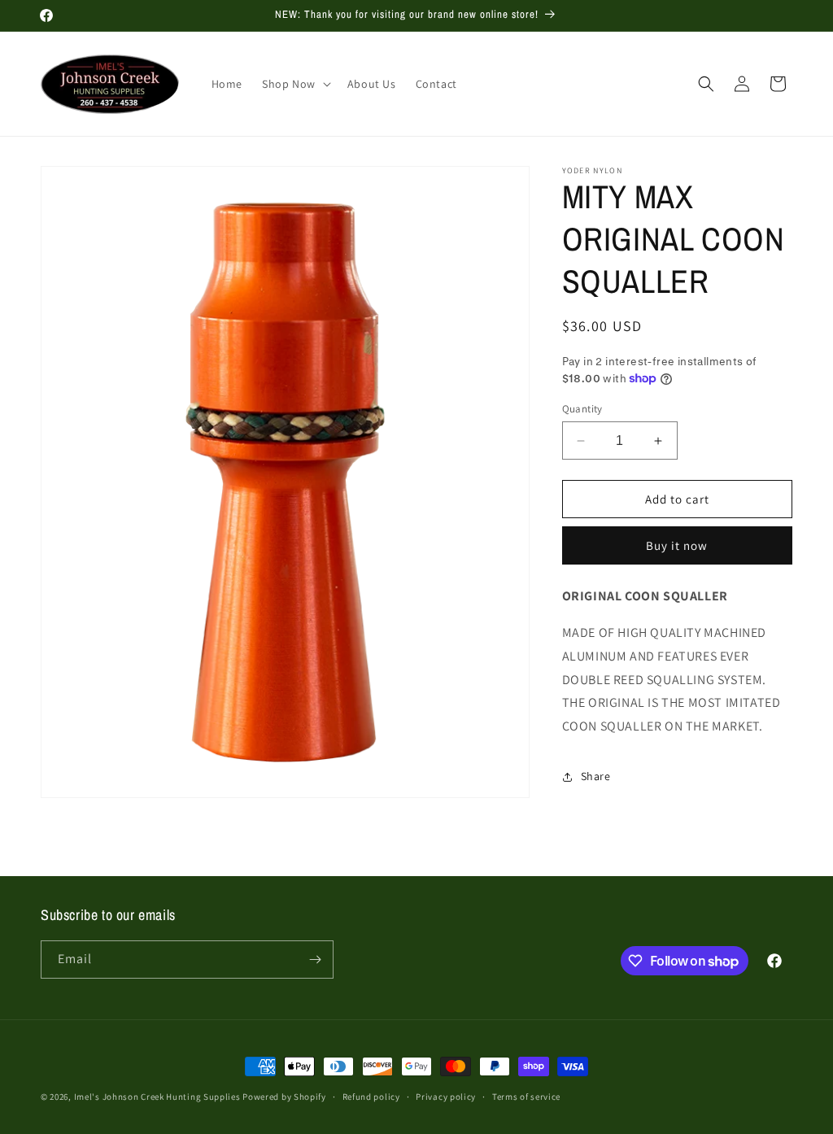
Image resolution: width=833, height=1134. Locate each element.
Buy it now (677, 545)
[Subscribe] (315, 959)
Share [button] (596, 776)
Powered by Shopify (284, 1096)
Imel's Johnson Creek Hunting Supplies (157, 1096)
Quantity (582, 409)
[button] (295, 84)
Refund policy (371, 1096)
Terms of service (526, 1096)
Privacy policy (446, 1096)
